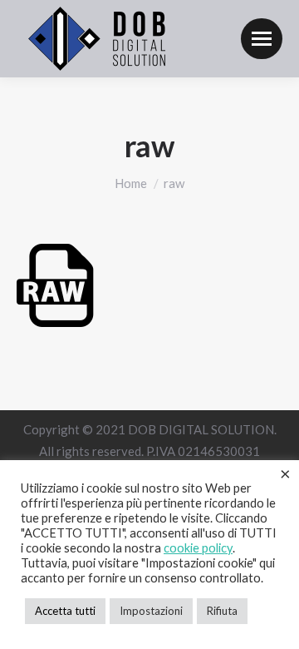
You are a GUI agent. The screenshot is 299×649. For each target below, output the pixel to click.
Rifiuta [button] (222, 610)
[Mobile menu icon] (261, 38)
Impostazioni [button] (151, 610)
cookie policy (198, 548)
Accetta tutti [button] (65, 610)
